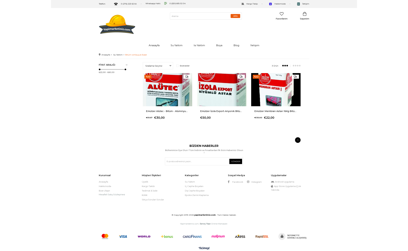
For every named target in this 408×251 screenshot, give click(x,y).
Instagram (256, 182)
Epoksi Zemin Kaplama (197, 195)
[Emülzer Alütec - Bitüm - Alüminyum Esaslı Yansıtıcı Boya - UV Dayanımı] (167, 89)
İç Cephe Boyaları (194, 186)
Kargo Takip (252, 4)
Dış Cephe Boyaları (195, 190)
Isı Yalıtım (199, 45)
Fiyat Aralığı (107, 64)
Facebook (237, 182)
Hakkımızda (105, 186)
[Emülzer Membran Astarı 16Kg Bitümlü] (276, 89)
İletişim (305, 4)
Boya (219, 45)
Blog (236, 45)
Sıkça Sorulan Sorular (153, 199)
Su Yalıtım (176, 45)
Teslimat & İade (149, 190)
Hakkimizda (280, 4)
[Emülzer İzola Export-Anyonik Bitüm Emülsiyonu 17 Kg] (221, 89)
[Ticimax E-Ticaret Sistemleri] (204, 248)
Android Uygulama (284, 181)
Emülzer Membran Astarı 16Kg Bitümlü (275, 111)
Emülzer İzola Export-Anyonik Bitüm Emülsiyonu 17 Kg (221, 111)
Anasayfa (154, 45)
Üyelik (145, 181)
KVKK (144, 195)
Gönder (235, 161)
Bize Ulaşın (104, 190)
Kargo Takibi (148, 186)
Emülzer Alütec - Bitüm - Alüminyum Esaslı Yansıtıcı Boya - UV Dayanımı (167, 111)
